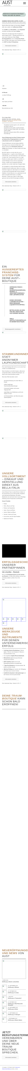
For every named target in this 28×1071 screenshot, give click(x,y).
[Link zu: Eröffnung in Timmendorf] (4, 998)
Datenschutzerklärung (6, 1068)
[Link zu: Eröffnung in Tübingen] (4, 1014)
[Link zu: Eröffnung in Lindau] (4, 993)
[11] (23, 619)
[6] (9, 619)
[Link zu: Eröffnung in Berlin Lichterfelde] (14, 969)
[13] (14, 619)
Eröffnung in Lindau (13, 992)
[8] (18, 619)
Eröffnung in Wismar (13, 987)
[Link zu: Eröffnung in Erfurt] (4, 1009)
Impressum (17, 1067)
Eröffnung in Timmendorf (14, 998)
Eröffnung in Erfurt (13, 1009)
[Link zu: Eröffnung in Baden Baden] (4, 1020)
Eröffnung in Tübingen (14, 1014)
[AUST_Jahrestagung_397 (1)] (14, 607)
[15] (4, 624)
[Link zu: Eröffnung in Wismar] (4, 987)
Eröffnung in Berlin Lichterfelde (10, 981)
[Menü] (24, 3)
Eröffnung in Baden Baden (15, 1020)
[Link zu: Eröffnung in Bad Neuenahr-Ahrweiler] (4, 1003)
